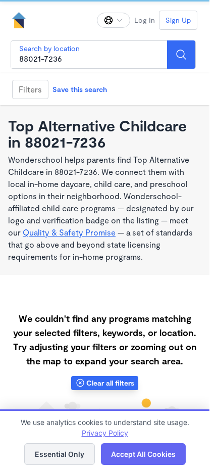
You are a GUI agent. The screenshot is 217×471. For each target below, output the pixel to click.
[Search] (181, 54)
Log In (144, 20)
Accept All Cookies (143, 454)
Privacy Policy (105, 433)
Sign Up (178, 20)
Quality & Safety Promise (69, 232)
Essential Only (59, 454)
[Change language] (113, 20)
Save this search (79, 89)
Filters (30, 89)
